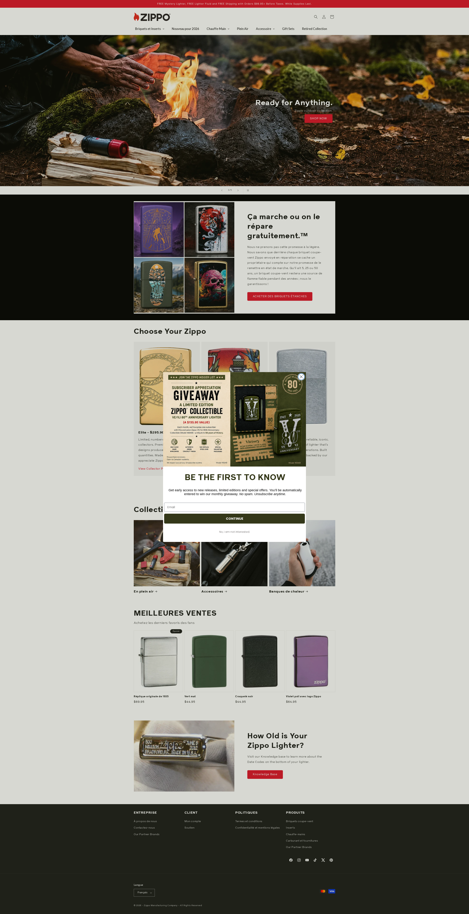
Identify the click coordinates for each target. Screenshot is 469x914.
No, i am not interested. (234, 532)
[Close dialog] (301, 377)
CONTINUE (234, 518)
